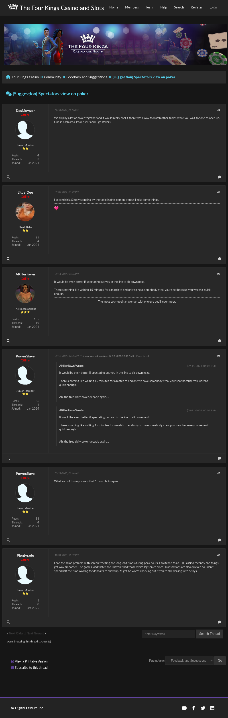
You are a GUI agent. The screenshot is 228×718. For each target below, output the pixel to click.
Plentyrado (25, 555)
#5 (218, 473)
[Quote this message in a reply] (219, 177)
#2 (218, 192)
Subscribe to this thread (31, 667)
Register (196, 7)
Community (52, 77)
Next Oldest (17, 633)
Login (213, 7)
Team (149, 7)
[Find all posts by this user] (8, 177)
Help (163, 7)
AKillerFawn (25, 274)
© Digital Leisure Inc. (27, 708)
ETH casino (187, 563)
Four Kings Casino (25, 77)
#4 (218, 356)
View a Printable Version (31, 661)
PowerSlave (25, 356)
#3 (218, 274)
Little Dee (25, 192)
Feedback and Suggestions (86, 77)
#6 (218, 555)
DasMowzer (25, 111)
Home (113, 7)
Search (179, 7)
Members (132, 7)
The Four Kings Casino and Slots (61, 8)
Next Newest (35, 633)
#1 (218, 110)
